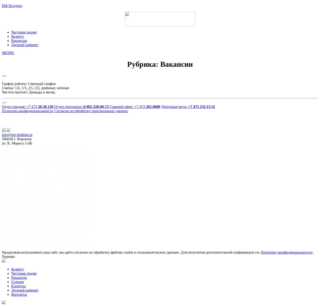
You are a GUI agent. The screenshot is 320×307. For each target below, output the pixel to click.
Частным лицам (24, 273)
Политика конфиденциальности (27, 111)
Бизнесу (17, 269)
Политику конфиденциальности (287, 252)
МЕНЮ (8, 53)
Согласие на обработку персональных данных (91, 111)
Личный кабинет (24, 290)
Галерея (17, 282)
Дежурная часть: (188, 107)
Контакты (19, 294)
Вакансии (19, 278)
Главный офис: (135, 107)
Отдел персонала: (81, 107)
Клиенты (18, 286)
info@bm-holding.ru (17, 135)
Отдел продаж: (27, 107)
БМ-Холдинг (12, 6)
